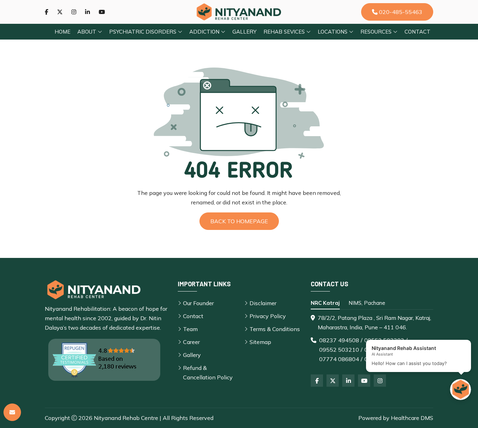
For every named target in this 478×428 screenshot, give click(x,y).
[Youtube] (102, 12)
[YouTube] (364, 380)
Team (190, 328)
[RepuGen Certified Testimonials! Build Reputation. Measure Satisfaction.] (104, 360)
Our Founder (198, 303)
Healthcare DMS (412, 417)
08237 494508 (339, 340)
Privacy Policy (267, 316)
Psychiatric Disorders (143, 31)
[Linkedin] (87, 12)
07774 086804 (339, 359)
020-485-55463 (400, 11)
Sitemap (260, 341)
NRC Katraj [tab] (325, 303)
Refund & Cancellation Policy (208, 372)
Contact (417, 31)
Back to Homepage (239, 221)
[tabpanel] (372, 338)
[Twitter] (60, 12)
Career (191, 341)
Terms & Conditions (274, 328)
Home (62, 31)
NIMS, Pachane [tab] (367, 303)
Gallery (244, 31)
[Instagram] (73, 12)
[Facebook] (46, 12)
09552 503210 (339, 349)
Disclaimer (262, 303)
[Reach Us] (12, 412)
